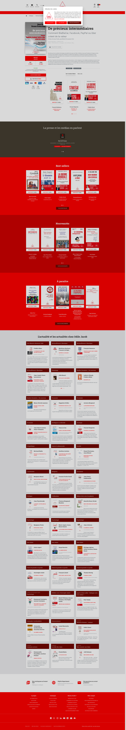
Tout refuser (61, 22)
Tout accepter (50, 22)
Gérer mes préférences (74, 22)
